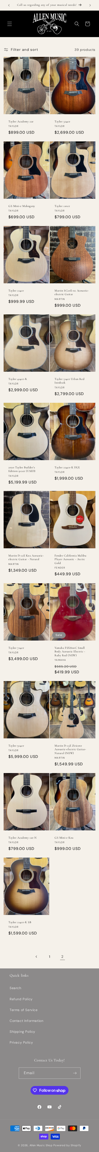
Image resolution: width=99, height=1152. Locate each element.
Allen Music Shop (41, 1145)
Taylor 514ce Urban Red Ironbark (69, 380)
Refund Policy (21, 999)
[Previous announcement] (9, 5)
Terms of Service (24, 1010)
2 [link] (62, 956)
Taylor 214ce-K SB (19, 922)
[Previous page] (36, 956)
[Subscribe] (75, 1073)
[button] (9, 24)
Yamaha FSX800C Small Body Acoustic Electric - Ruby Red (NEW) (70, 651)
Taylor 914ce (16, 745)
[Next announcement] (90, 5)
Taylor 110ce (62, 206)
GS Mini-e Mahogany (21, 206)
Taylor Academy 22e (21, 121)
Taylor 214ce (16, 290)
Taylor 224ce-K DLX (67, 467)
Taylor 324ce (62, 121)
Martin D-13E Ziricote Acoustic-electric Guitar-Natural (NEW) (70, 749)
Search (15, 988)
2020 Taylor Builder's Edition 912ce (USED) (22, 469)
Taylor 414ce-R (17, 378)
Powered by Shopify (67, 1145)
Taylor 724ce (16, 647)
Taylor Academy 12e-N (22, 837)
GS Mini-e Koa (64, 837)
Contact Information (26, 1021)
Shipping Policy (22, 1031)
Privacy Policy (21, 1042)
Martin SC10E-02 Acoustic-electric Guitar (72, 292)
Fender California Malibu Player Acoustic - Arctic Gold (70, 559)
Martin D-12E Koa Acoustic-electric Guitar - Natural (26, 557)
